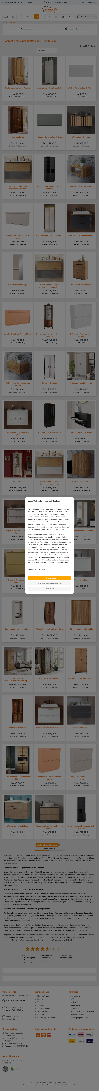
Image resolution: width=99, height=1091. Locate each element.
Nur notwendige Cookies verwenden (50, 583)
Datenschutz (32, 569)
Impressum (41, 569)
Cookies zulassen (49, 578)
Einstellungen (49, 589)
